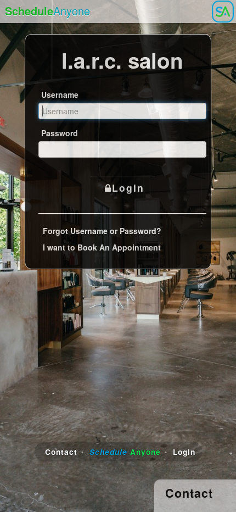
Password (59, 132)
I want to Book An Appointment (102, 247)
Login (128, 187)
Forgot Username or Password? (102, 230)
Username (59, 94)
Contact (61, 451)
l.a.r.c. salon (122, 60)
